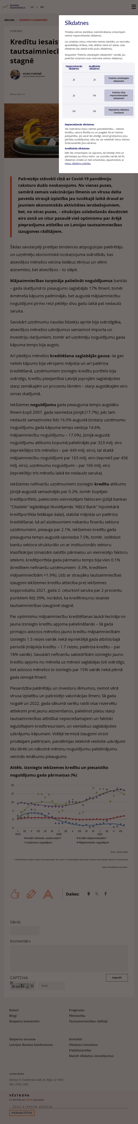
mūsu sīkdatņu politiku (78, 163)
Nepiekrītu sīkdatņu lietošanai (119, 111)
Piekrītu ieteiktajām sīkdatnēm (119, 80)
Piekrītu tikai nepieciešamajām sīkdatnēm (119, 95)
